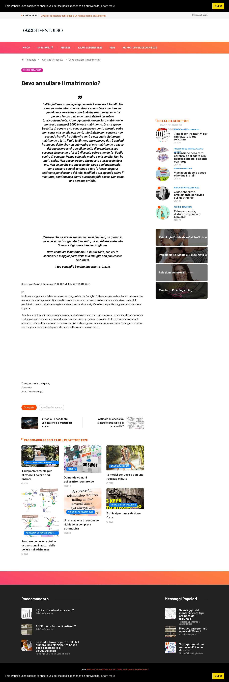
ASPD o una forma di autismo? (56, 626)
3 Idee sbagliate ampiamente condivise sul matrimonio (189, 194)
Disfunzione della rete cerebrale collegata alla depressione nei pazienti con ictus (190, 157)
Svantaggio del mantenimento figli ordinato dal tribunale (191, 614)
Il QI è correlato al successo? (55, 610)
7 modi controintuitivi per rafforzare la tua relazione (191, 136)
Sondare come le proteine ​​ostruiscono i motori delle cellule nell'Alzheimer (39, 545)
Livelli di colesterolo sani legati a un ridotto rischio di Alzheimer (73, 15)
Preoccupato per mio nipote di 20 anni (193, 629)
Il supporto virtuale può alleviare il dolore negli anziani (36, 475)
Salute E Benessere (90, 47)
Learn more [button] (108, 675)
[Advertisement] (83, 209)
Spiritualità (45, 47)
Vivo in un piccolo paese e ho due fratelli (190, 174)
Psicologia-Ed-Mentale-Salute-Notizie (40, 463)
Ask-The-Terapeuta (52, 59)
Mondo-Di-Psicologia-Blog (140, 47)
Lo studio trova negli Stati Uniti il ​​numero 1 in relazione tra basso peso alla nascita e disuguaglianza (58, 646)
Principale (31, 59)
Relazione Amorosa (120, 466)
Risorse (65, 47)
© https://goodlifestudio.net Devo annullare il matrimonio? (117, 669)
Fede (112, 47)
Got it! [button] (218, 676)
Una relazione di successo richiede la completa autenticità (81, 524)
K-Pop (26, 47)
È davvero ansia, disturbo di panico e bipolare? (187, 214)
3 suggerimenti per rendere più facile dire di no (191, 647)
